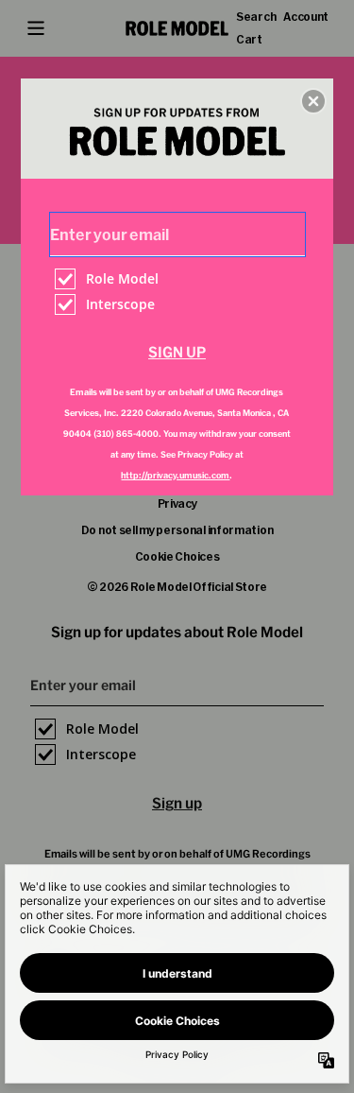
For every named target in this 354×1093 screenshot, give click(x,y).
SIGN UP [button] (177, 352)
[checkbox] (180, 279)
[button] (313, 101)
